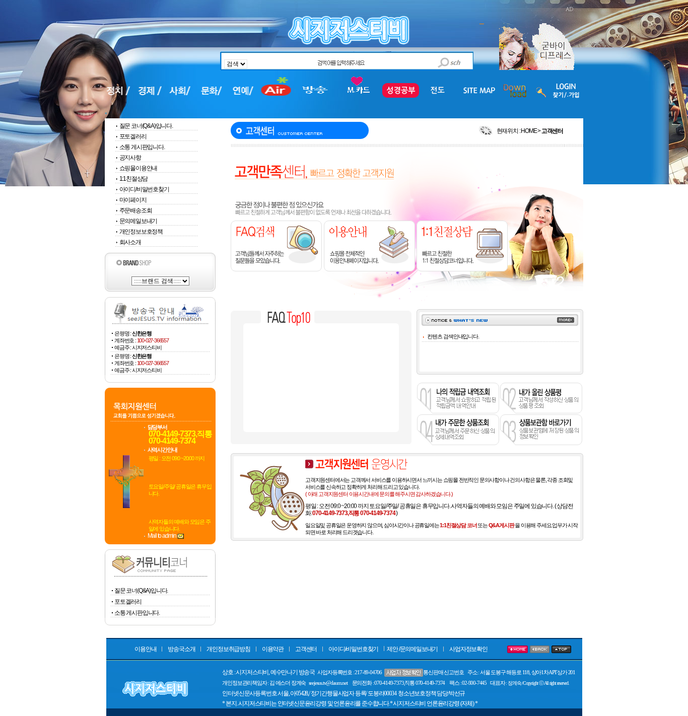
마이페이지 (133, 199)
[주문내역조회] (458, 443)
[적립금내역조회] (458, 411)
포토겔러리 (133, 136)
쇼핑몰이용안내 (138, 168)
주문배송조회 (135, 210)
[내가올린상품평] (541, 411)
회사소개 (130, 242)
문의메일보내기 (138, 221)
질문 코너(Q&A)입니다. (146, 125)
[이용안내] (368, 269)
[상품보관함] (541, 443)
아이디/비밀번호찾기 (144, 189)
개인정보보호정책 (141, 231)
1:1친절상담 (133, 178)
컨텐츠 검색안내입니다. (453, 336)
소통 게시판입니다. (142, 147)
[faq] (276, 269)
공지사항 (130, 157)
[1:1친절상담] (461, 269)
